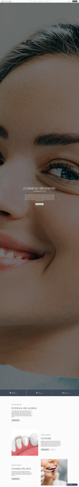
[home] (6, 1)
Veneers (42, 441)
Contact (47, 1)
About (31, 1)
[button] (35, 1)
